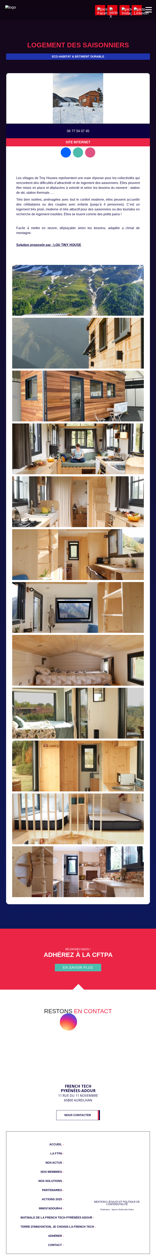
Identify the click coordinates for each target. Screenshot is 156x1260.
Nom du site (117, 1184)
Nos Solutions (50, 1181)
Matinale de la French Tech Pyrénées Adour (42, 1217)
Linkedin (107, 1022)
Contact (55, 1245)
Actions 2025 (52, 1199)
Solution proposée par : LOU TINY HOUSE (48, 245)
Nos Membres (52, 1171)
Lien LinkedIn (78, 152)
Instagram (68, 1022)
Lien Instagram (90, 152)
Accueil (56, 1144)
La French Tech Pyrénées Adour (78, 1061)
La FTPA (56, 1153)
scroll (78, 989)
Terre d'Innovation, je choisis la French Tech (42, 1226)
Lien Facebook (66, 152)
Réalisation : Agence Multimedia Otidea (117, 1210)
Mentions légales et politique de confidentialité (117, 1203)
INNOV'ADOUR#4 (51, 1208)
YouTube (87, 1022)
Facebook (49, 1022)
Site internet (78, 142)
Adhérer (55, 1235)
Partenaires (52, 1190)
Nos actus (54, 1162)
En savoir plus (78, 967)
